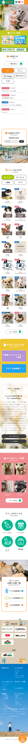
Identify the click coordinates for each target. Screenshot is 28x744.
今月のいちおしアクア (19, 677)
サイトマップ (19, 711)
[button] (12, 45)
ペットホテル (5, 685)
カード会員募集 (5, 697)
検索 (22, 141)
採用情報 (22, 709)
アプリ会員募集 (5, 695)
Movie (16, 700)
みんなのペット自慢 (20, 681)
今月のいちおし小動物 (19, 675)
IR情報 (16, 697)
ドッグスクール (4, 687)
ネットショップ (9, 711)
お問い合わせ (14, 716)
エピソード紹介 (18, 704)
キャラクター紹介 (18, 698)
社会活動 (17, 703)
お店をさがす (5, 668)
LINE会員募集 (5, 698)
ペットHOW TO (19, 688)
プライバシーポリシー (9, 714)
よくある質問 (21, 714)
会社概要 (17, 695)
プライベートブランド (19, 701)
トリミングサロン (6, 683)
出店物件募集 (14, 709)
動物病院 (4, 689)
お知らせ (5, 709)
